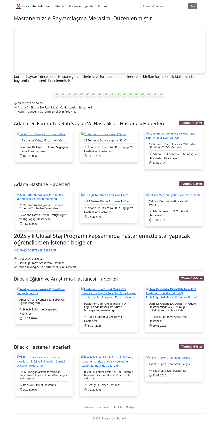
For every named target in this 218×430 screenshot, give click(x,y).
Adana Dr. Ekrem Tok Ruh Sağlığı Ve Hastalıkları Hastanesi (54, 107)
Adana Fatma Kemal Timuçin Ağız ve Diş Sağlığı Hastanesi (42, 217)
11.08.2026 (29, 224)
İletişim (102, 6)
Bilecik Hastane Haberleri (42, 347)
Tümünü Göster (191, 123)
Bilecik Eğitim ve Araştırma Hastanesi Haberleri (66, 278)
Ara (193, 6)
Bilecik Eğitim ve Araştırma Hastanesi (41, 263)
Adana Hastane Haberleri (42, 184)
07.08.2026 (29, 156)
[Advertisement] (110, 49)
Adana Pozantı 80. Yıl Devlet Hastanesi (168, 213)
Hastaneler (75, 6)
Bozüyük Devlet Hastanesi (39, 385)
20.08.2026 (29, 390)
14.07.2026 (159, 163)
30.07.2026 (94, 156)
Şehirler (90, 6)
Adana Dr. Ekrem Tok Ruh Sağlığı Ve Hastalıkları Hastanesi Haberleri (89, 123)
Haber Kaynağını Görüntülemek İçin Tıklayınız (46, 111)
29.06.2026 (159, 325)
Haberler (59, 6)
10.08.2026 (29, 318)
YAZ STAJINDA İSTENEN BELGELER (35, 250)
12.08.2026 (159, 375)
